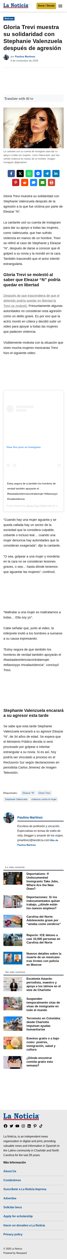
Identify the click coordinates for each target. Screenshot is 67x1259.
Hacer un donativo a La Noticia (24, 1225)
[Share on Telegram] (47, 173)
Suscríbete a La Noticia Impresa (24, 1189)
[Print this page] (51, 182)
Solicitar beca (12, 1207)
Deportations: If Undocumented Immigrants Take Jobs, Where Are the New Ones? (42, 881)
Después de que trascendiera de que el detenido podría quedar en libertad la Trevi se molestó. (31, 301)
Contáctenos (12, 1180)
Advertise (9, 1198)
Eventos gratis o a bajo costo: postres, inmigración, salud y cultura (42, 1044)
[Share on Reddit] (24, 182)
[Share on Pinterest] (15, 182)
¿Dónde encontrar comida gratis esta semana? (39, 1061)
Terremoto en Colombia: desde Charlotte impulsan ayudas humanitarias (43, 1023)
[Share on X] (20, 173)
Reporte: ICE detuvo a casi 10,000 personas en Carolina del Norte (43, 938)
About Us (9, 1171)
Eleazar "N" (28, 793)
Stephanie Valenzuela (16, 799)
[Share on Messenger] (38, 173)
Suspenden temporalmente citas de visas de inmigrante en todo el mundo (43, 1004)
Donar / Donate (46, 5)
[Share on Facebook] (11, 173)
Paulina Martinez (25, 56)
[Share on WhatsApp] (29, 173)
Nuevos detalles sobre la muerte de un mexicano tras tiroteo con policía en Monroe (43, 959)
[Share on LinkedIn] (55, 173)
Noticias (8, 18)
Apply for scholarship (18, 1216)
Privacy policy (13, 1234)
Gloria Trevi (32, 505)
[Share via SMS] (33, 182)
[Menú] (61, 6)
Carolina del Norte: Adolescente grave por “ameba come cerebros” (43, 920)
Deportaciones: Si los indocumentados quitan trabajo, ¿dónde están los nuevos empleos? (43, 902)
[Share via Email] (42, 182)
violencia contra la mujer (43, 799)
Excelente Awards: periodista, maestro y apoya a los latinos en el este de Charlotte (43, 984)
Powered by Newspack (15, 1253)
